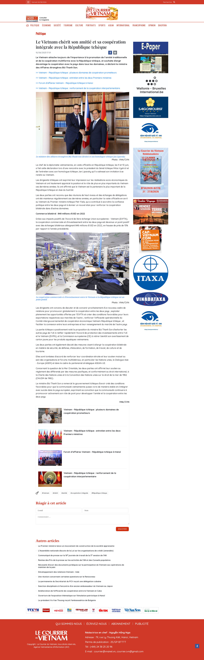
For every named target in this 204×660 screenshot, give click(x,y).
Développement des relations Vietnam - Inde (58, 572)
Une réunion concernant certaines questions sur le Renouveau (66, 576)
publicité (142, 623)
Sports (101, 25)
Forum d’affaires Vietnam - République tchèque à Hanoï (92, 452)
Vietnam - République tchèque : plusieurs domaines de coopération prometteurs (91, 411)
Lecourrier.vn (102, 13)
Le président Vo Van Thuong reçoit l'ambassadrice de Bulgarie (67, 600)
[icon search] (174, 2)
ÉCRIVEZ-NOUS (96, 623)
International (123, 25)
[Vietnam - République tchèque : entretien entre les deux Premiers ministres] (50, 437)
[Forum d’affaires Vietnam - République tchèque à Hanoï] (50, 458)
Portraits (91, 25)
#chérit (55, 493)
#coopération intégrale (79, 493)
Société (57, 25)
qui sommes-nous (69, 623)
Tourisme (68, 25)
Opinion (151, 25)
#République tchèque (99, 493)
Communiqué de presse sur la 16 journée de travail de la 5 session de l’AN (72, 555)
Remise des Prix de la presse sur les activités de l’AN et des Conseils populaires (74, 560)
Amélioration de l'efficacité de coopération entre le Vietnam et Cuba (70, 591)
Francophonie (139, 25)
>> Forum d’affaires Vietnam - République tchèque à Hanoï (64, 83)
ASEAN (111, 25)
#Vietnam (45, 493)
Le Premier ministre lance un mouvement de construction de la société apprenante (76, 546)
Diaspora (162, 25)
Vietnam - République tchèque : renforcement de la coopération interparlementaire (90, 475)
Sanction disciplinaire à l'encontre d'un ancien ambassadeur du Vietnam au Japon (75, 586)
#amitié (64, 493)
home (27, 25)
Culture (79, 25)
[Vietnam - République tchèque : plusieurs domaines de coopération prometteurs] (50, 415)
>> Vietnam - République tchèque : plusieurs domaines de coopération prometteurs (76, 72)
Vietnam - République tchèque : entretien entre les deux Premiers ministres (92, 432)
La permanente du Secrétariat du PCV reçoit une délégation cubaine (69, 581)
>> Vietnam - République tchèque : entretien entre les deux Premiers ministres (73, 77)
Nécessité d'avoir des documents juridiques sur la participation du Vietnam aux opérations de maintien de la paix (81, 566)
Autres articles (47, 541)
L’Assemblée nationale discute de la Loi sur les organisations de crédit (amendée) (75, 550)
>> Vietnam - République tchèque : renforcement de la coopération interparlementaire (78, 88)
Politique (34, 25)
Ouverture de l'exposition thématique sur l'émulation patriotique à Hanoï (71, 595)
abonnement (120, 623)
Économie (46, 25)
